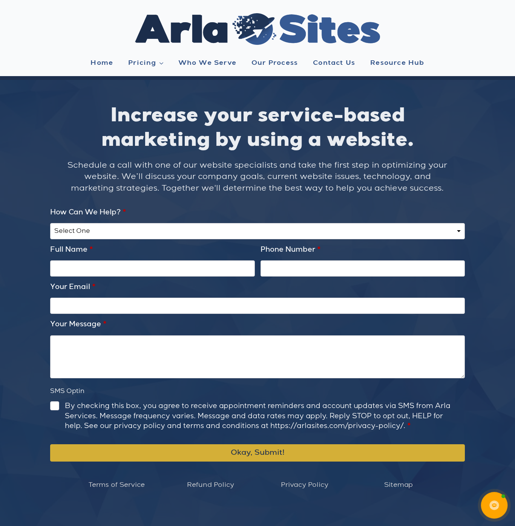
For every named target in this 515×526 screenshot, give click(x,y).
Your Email (73, 287)
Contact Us (334, 63)
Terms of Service (117, 485)
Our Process (274, 63)
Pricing (142, 63)
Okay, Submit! (258, 452)
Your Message (78, 324)
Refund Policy (210, 485)
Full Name (71, 249)
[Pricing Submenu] (163, 63)
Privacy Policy (304, 485)
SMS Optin (67, 391)
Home (101, 63)
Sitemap (398, 485)
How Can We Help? (88, 212)
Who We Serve (207, 63)
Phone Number (291, 249)
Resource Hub (397, 63)
